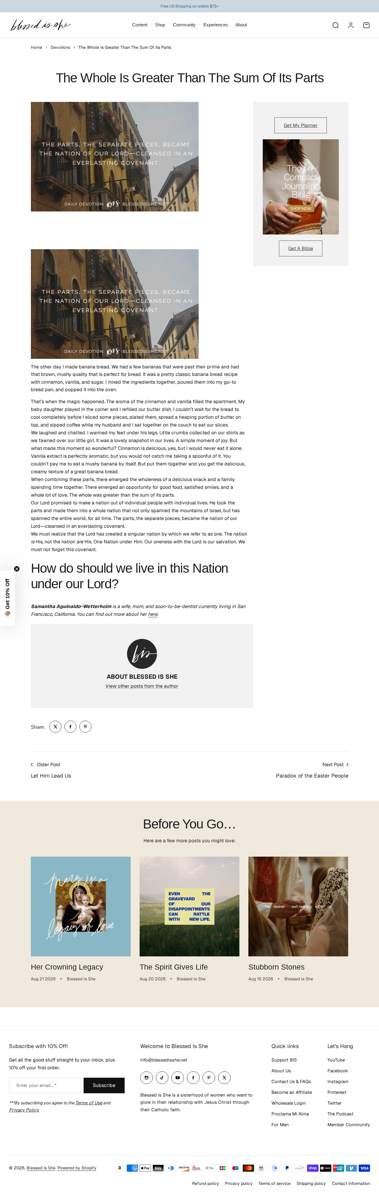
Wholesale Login (288, 1103)
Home (36, 47)
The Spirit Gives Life (174, 967)
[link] (55, 727)
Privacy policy (239, 1183)
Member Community (348, 1124)
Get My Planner (301, 125)
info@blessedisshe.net (163, 1060)
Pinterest (336, 1092)
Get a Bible (300, 248)
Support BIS (284, 1060)
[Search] (335, 25)
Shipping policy (311, 1183)
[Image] (301, 187)
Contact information (351, 1183)
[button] (7, 598)
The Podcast (340, 1114)
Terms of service (275, 1183)
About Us (281, 1070)
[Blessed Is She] (40, 25)
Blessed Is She (41, 1168)
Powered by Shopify (77, 1168)
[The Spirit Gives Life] (189, 906)
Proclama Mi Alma (290, 1114)
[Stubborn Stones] (298, 906)
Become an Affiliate (291, 1092)
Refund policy (205, 1183)
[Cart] (366, 25)
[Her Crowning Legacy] (81, 906)
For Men (280, 1124)
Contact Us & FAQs (291, 1081)
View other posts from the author (141, 686)
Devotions (60, 47)
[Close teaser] (17, 569)
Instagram (337, 1081)
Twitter (334, 1103)
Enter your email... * (36, 1085)
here (153, 614)
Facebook (337, 1070)
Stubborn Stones (276, 967)
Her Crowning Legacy (67, 967)
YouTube (336, 1060)
